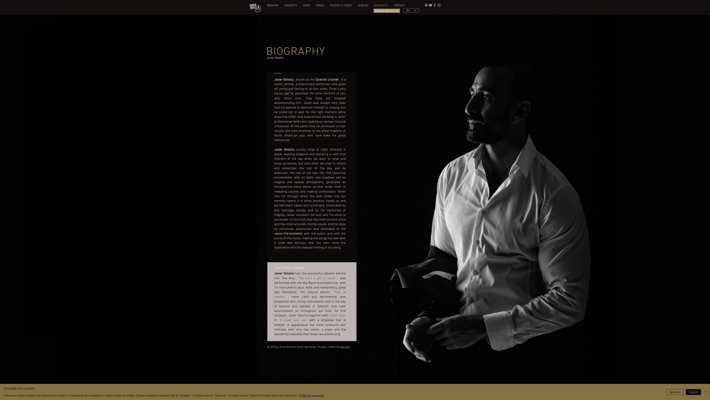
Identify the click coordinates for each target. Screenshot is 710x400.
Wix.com (345, 347)
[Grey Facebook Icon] (435, 5)
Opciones (674, 392)
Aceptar (693, 392)
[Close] (705, 392)
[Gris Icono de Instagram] (439, 5)
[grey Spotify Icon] (426, 5)
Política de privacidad (311, 395)
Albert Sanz (337, 316)
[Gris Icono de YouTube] (430, 5)
